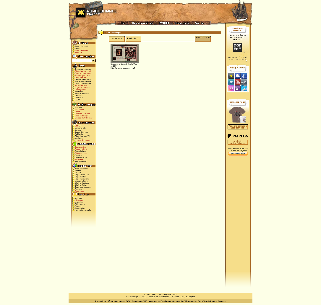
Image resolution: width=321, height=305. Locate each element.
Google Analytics (188, 297)
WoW (128, 301)
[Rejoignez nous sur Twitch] (237, 89)
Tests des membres (83, 187)
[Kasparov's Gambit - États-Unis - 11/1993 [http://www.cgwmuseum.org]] (125, 53)
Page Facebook (82, 175)
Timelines (79, 159)
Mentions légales (133, 297)
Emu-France (165, 301)
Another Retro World (199, 301)
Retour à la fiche (203, 37)
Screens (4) (117, 38)
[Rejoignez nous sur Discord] (237, 76)
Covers (78, 130)
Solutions (79, 92)
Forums (78, 171)
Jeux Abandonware (83, 69)
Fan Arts (78, 189)
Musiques (79, 138)
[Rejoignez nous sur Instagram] (230, 89)
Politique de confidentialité (159, 297)
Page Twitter (80, 177)
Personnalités (81, 149)
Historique (79, 200)
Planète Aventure (218, 301)
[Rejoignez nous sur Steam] (245, 82)
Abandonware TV (82, 136)
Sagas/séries (80, 77)
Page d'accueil (81, 46)
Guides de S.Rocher (83, 118)
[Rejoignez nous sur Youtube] (237, 82)
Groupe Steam (81, 181)
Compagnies (80, 147)
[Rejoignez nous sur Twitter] (230, 82)
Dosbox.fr (79, 98)
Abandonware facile (83, 71)
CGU (144, 297)
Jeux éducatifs (81, 85)
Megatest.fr (154, 301)
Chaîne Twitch (81, 185)
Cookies (175, 297)
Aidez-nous (80, 204)
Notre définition (81, 50)
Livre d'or (79, 202)
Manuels (78, 108)
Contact (78, 206)
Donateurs (79, 191)
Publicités (79, 134)
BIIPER (78, 126)
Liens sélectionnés (83, 210)
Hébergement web (116, 301)
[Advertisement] (238, 216)
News (77, 48)
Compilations (80, 151)
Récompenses (81, 153)
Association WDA (181, 301)
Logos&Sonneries (82, 140)
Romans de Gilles (82, 114)
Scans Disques (81, 132)
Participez (79, 52)
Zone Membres (81, 169)
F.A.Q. (77, 100)
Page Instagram (82, 179)
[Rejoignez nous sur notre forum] (230, 76)
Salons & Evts (81, 157)
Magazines (79, 110)
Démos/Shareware (83, 79)
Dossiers (78, 155)
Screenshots (80, 128)
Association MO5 (139, 301)
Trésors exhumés (82, 75)
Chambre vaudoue (83, 83)
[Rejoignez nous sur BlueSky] (245, 89)
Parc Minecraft (81, 161)
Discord (78, 173)
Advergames (80, 90)
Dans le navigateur (83, 73)
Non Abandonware (83, 81)
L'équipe (78, 198)
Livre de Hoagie (81, 116)
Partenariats (80, 208)
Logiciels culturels (82, 87)
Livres (77, 112)
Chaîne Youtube (82, 183)
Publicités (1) (133, 38)
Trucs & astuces (82, 94)
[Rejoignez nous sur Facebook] (245, 76)
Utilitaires (78, 96)
